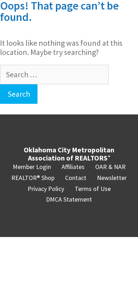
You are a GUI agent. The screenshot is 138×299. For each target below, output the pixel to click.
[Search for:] (54, 74)
